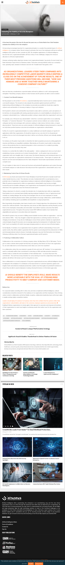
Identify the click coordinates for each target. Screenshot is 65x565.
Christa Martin (6, 34)
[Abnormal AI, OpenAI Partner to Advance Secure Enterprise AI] (47, 447)
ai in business (23, 315)
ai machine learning (38, 315)
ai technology (55, 315)
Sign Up (4, 529)
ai (3, 315)
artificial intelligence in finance (49, 318)
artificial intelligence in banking (32, 318)
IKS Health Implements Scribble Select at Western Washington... (16, 485)
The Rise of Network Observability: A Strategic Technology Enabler (30, 374)
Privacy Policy (39, 563)
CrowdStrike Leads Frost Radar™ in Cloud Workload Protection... (27, 429)
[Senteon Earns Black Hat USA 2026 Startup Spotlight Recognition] (17, 447)
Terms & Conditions (7, 524)
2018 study (7, 177)
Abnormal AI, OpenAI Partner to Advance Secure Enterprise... (46, 459)
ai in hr (29, 315)
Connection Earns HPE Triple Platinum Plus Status (46, 484)
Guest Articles (5, 29)
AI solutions (23, 101)
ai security (47, 315)
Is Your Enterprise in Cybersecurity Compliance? (51, 373)
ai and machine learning (12, 315)
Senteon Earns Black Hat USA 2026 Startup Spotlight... (14, 459)
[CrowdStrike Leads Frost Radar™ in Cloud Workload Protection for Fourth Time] (32, 408)
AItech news (6, 318)
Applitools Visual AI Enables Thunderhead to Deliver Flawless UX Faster (32, 336)
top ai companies (26, 320)
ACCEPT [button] (31, 563)
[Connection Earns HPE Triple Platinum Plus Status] (47, 472)
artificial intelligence (16, 318)
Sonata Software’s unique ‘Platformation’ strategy (32, 329)
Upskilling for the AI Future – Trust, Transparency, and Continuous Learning (11, 374)
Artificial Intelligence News (9, 522)
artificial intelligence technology (11, 320)
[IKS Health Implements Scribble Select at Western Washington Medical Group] (17, 472)
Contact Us (5, 526)
